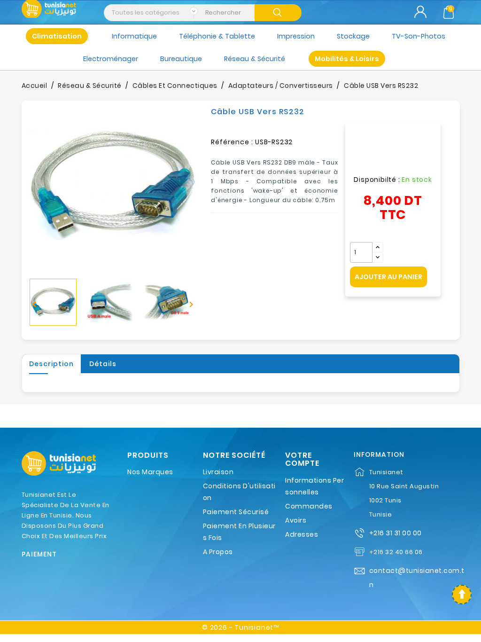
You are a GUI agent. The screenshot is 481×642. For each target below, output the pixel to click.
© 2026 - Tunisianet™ (240, 627)
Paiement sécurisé (236, 512)
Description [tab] (51, 363)
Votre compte (302, 459)
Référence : (232, 142)
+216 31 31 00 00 (395, 533)
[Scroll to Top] (462, 594)
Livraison (218, 472)
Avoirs (295, 520)
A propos (218, 551)
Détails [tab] (102, 363)
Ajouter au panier (388, 277)
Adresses (301, 534)
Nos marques (150, 472)
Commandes (309, 506)
